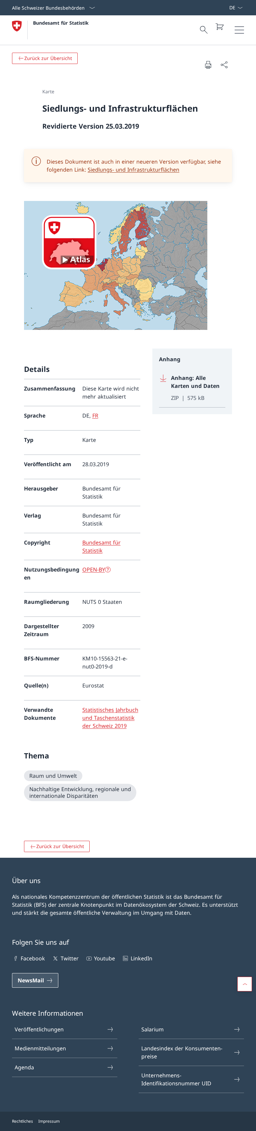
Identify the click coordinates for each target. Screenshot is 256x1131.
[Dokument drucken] (208, 64)
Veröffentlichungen (39, 1029)
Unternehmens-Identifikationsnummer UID (176, 1079)
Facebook (33, 958)
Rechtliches (22, 1121)
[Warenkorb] (219, 27)
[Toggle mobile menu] (239, 30)
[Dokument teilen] (224, 64)
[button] (244, 984)
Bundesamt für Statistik (61, 23)
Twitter (69, 958)
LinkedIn (141, 958)
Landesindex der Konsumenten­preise (181, 1052)
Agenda (24, 1067)
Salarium (152, 1029)
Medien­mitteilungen (40, 1048)
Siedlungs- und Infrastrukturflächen (133, 169)
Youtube (104, 958)
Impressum (49, 1121)
